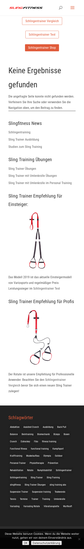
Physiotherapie (37, 463)
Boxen (67, 434)
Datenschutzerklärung (46, 542)
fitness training (49, 441)
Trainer (34, 499)
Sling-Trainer (37, 477)
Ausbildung (48, 427)
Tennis (13, 499)
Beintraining (27, 434)
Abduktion (15, 427)
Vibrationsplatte (51, 506)
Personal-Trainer (18, 463)
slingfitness (15, 484)
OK (26, 542)
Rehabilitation (16, 470)
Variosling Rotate (31, 506)
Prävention (53, 463)
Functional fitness (18, 448)
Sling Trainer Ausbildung (23, 139)
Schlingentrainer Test (42, 34)
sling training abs (58, 484)
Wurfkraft (67, 506)
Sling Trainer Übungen (22, 169)
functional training (40, 448)
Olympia (47, 455)
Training (46, 499)
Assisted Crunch (31, 427)
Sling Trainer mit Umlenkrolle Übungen (32, 176)
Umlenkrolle (59, 499)
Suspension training (41, 491)
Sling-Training (53, 477)
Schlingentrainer (64, 470)
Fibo (36, 441)
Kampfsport (58, 448)
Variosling (15, 506)
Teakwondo (60, 491)
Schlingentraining (19, 132)
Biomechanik (43, 434)
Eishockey (25, 441)
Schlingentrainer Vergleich (42, 21)
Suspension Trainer (19, 491)
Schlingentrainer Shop (42, 48)
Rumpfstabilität (44, 470)
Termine (24, 499)
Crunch (13, 441)
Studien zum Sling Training (25, 147)
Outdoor (59, 455)
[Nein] (79, 539)
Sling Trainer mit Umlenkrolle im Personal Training (40, 183)
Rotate (30, 470)
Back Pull (61, 427)
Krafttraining (16, 455)
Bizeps (57, 434)
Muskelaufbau (32, 455)
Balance (14, 434)
